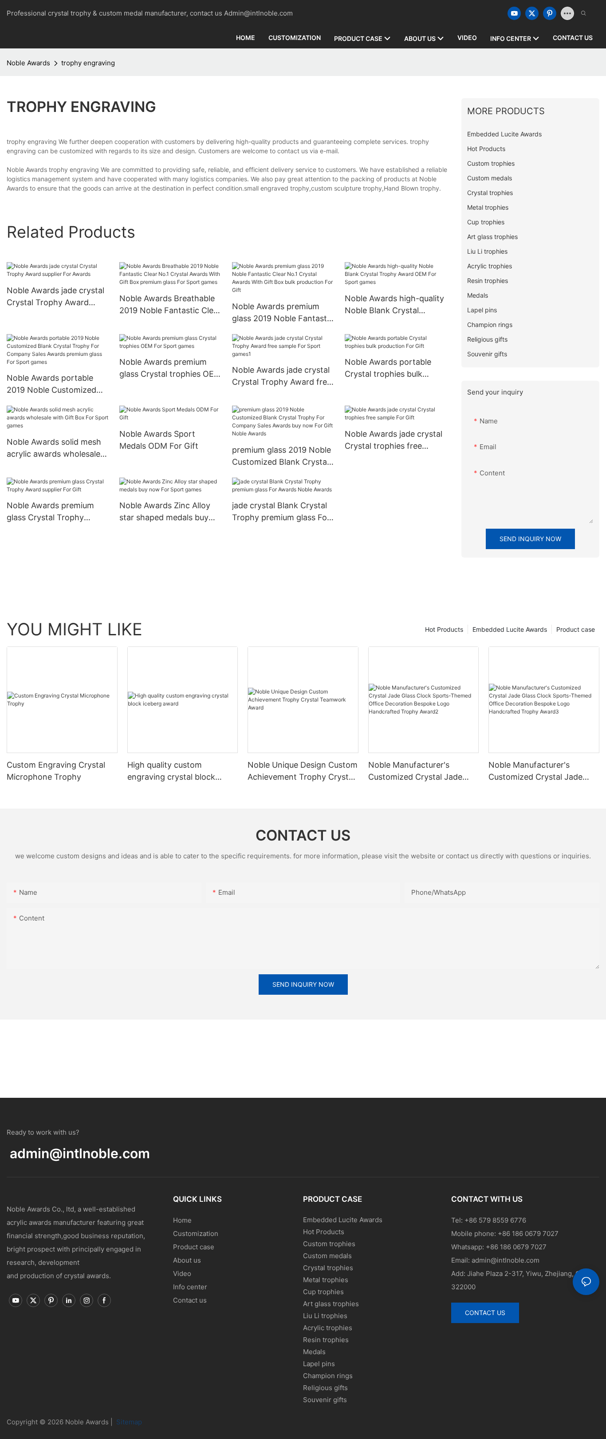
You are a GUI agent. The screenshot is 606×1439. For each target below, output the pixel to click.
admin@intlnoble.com (80, 1153)
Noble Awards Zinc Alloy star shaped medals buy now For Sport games (164, 512)
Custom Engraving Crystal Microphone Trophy (56, 770)
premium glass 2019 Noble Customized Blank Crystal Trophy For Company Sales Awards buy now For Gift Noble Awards (283, 456)
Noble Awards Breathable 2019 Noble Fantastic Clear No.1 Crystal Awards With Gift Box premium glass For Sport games (170, 305)
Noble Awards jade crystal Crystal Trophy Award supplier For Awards (55, 297)
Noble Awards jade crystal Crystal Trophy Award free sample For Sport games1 (281, 376)
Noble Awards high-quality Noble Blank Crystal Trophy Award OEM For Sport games (394, 305)
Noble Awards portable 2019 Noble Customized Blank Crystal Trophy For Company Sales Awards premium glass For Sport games (53, 384)
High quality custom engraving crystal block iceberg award (171, 771)
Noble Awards (28, 63)
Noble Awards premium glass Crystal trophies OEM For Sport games (170, 368)
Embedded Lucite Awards (509, 629)
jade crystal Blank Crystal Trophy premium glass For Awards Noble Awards (281, 512)
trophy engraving (88, 63)
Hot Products (444, 629)
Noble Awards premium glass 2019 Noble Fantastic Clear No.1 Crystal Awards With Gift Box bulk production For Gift (282, 313)
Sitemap (128, 1422)
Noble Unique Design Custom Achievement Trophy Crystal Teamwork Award (303, 771)
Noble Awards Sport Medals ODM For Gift (158, 439)
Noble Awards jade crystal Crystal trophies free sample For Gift (393, 440)
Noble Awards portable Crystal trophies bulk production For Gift (388, 368)
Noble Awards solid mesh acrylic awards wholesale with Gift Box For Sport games (54, 448)
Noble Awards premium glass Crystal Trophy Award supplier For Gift (50, 512)
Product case (575, 629)
